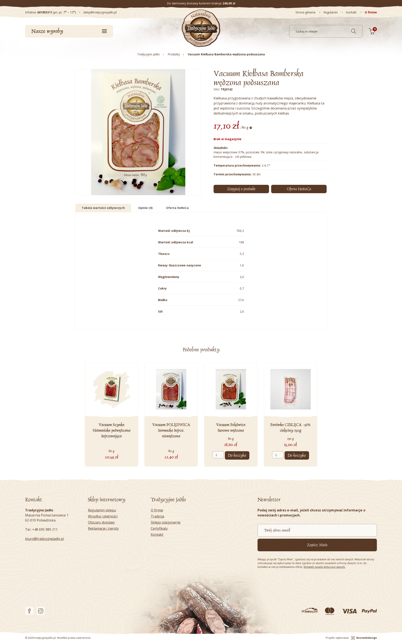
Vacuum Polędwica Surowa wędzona (230, 427)
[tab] (299, 189)
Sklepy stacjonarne (165, 522)
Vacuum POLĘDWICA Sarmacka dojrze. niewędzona (171, 430)
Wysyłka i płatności (102, 516)
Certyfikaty (159, 528)
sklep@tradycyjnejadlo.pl (100, 12)
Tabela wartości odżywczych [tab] (103, 208)
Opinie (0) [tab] (145, 208)
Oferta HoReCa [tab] (177, 208)
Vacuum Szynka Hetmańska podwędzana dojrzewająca (111, 430)
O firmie (157, 510)
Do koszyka (237, 455)
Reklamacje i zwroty (103, 528)
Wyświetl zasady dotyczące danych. (324, 567)
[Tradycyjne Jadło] (201, 28)
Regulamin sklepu (102, 510)
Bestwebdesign (366, 638)
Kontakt (157, 534)
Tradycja (157, 516)
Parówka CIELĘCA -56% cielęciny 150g (290, 427)
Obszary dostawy (101, 522)
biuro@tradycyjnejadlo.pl (44, 538)
